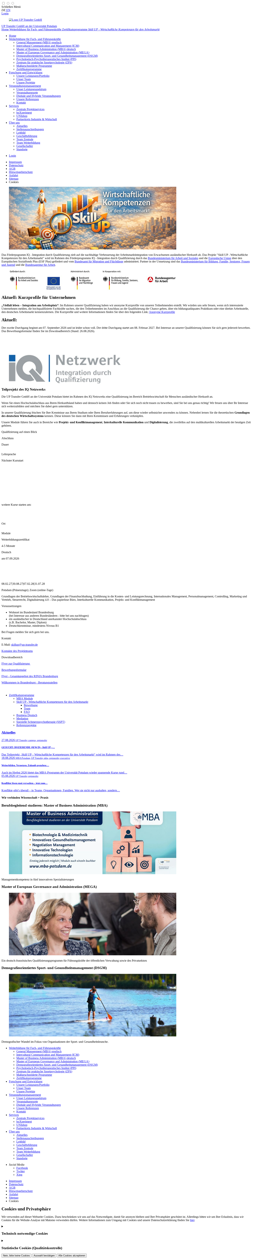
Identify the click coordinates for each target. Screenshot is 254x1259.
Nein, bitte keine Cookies (16, 1255)
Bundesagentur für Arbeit (40, 264)
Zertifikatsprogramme (21, 695)
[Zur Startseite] (25, 19)
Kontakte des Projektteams (17, 651)
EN (8, 10)
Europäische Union (219, 258)
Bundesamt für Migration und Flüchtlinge (99, 261)
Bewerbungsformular (13, 669)
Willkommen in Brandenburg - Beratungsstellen (29, 682)
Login (5, 13)
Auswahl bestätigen (44, 1255)
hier (192, 1220)
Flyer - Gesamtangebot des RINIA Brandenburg (29, 676)
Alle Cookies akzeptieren (71, 1255)
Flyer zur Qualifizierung (15, 663)
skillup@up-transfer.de (24, 644)
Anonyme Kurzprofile (162, 312)
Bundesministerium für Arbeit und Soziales (173, 258)
